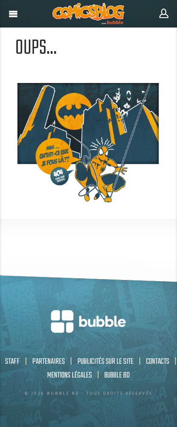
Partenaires (48, 361)
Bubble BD (117, 375)
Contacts (157, 361)
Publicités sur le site (105, 361)
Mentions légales (69, 375)
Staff (12, 361)
